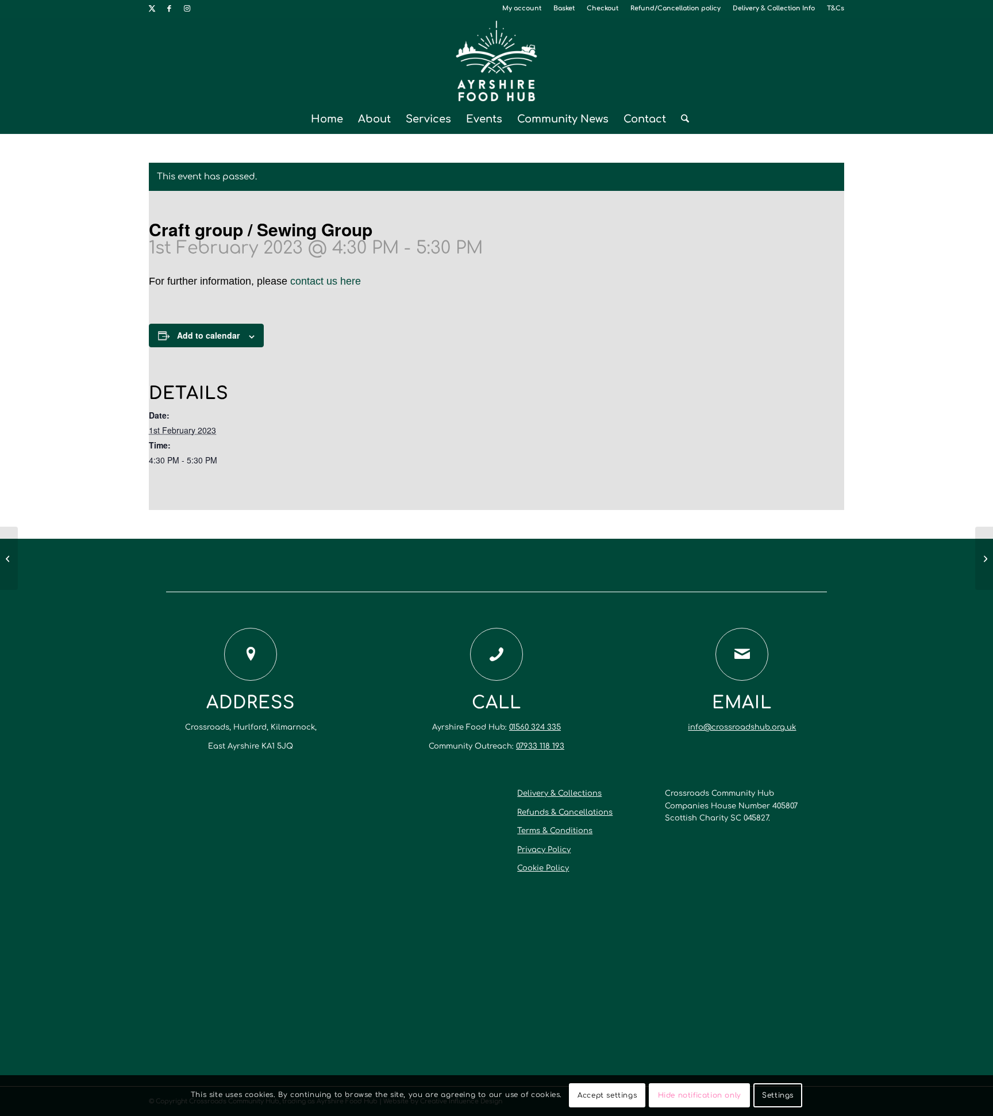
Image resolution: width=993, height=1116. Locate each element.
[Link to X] (152, 8)
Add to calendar (208, 335)
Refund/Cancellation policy (675, 8)
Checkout (602, 8)
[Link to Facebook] (169, 8)
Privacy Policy (544, 850)
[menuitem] (522, 8)
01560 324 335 (535, 727)
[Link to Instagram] (186, 8)
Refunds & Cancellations (565, 812)
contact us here (325, 281)
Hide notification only (699, 1096)
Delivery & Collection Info (774, 8)
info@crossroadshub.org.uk (742, 727)
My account (521, 8)
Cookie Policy (543, 868)
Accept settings (607, 1096)
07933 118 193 (540, 746)
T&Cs (835, 8)
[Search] (681, 119)
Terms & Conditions (554, 831)
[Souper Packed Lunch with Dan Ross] (9, 558)
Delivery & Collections (559, 793)
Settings (778, 1096)
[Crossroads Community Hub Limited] (496, 61)
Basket (564, 8)
